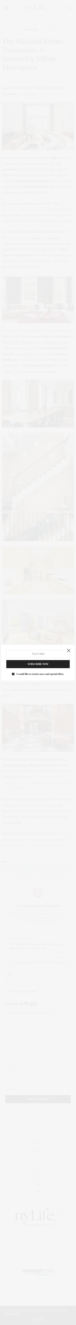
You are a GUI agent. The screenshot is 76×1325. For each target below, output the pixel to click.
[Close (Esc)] (69, 651)
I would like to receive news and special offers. (40, 674)
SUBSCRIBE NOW (38, 664)
